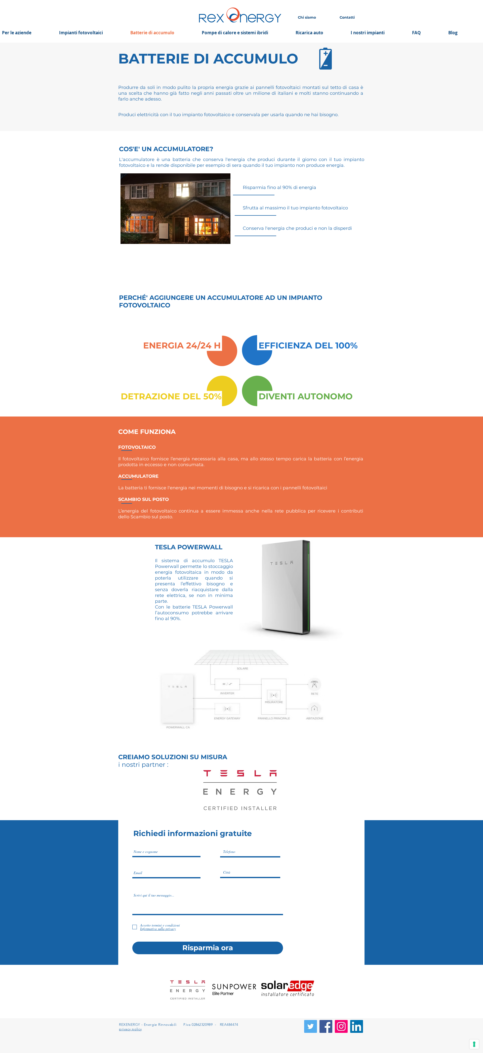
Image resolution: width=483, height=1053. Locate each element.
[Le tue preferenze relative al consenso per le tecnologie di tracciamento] (474, 1044)
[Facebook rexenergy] (325, 1026)
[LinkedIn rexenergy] (356, 1026)
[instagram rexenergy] (341, 1026)
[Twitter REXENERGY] (310, 1026)
